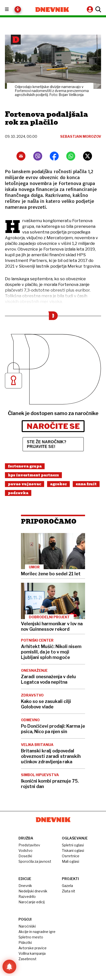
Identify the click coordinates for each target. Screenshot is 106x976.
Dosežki (25, 856)
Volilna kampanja (32, 953)
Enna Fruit (86, 484)
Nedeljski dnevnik (32, 891)
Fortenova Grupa (25, 466)
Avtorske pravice (32, 948)
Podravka (18, 493)
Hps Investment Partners (33, 475)
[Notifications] (9, 967)
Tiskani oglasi (73, 850)
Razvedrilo (27, 896)
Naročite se (53, 426)
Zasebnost (27, 959)
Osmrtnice (70, 856)
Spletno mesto (30, 937)
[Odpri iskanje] (97, 9)
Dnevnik (25, 885)
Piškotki (25, 942)
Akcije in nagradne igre (36, 932)
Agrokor (58, 484)
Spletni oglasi (73, 845)
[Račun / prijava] (90, 9)
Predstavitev (29, 845)
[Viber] (37, 156)
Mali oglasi (70, 861)
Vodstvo (25, 850)
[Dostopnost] (18, 9)
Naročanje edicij (31, 902)
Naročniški (27, 926)
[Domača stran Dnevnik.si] (52, 9)
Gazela (67, 885)
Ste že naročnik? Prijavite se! (47, 444)
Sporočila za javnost (34, 861)
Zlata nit (68, 891)
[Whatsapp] (70, 156)
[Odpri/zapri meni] (11, 9)
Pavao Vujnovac (24, 484)
